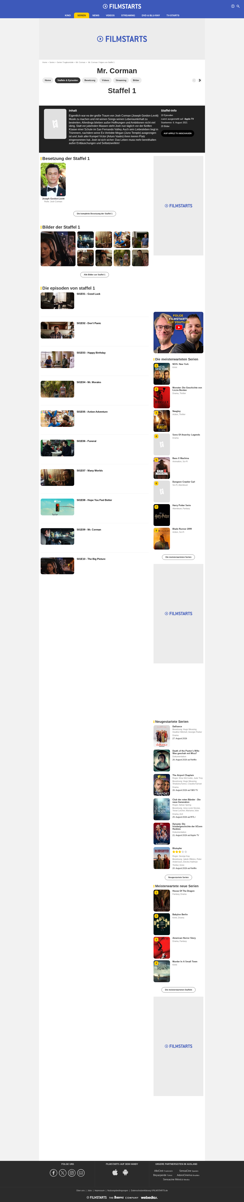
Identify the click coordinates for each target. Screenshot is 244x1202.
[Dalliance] (162, 736)
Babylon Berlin (180, 914)
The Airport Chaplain (183, 775)
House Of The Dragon (183, 891)
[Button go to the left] (194, 80)
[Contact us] (81, 1173)
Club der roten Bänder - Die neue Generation (186, 800)
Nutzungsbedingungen (117, 1190)
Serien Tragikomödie (65, 62)
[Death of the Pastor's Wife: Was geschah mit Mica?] (162, 760)
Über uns (80, 1190)
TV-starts (172, 15)
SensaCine (185, 1170)
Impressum (100, 1190)
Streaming (128, 15)
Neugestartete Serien (178, 877)
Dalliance (177, 726)
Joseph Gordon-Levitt (53, 198)
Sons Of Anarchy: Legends (186, 434)
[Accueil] (122, 6)
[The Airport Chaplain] (162, 785)
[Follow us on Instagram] (72, 1173)
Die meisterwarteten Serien (178, 557)
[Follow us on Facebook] (54, 1173)
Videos (110, 15)
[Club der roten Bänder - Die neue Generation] (162, 809)
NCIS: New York (180, 364)
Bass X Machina (180, 458)
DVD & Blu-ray (151, 15)
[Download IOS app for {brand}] (117, 1172)
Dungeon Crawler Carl (183, 482)
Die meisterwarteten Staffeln (178, 990)
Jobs (89, 1190)
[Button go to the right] (200, 80)
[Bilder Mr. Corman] (58, 248)
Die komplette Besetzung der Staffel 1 (95, 214)
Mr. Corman (80, 62)
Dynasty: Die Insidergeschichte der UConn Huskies (187, 826)
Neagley (176, 411)
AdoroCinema (184, 1175)
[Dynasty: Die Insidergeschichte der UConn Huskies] (162, 834)
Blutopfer (177, 848)
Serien (81, 15)
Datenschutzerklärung (141, 1190)
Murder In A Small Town (184, 961)
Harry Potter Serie (181, 505)
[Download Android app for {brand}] (127, 1172)
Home (44, 62)
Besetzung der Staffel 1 (66, 158)
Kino (68, 15)
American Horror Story (184, 938)
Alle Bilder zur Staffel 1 (94, 275)
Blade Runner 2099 (182, 529)
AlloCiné (158, 1170)
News (95, 15)
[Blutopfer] (162, 858)
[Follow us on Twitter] (63, 1173)
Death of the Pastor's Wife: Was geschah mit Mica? (186, 752)
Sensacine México (173, 1179)
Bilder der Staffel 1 (61, 227)
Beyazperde (159, 1175)
